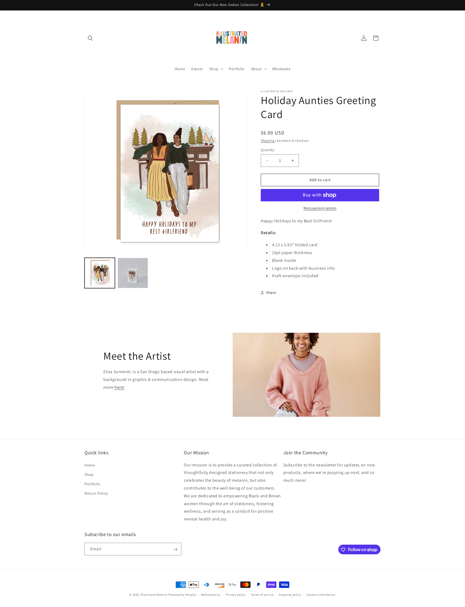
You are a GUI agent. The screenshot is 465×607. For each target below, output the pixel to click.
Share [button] (271, 292)
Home (89, 465)
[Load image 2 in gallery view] (133, 273)
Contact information (321, 594)
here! (119, 387)
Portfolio (92, 483)
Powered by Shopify (182, 595)
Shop (88, 474)
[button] (90, 38)
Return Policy (96, 493)
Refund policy (210, 594)
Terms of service (262, 594)
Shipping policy (290, 594)
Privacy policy (236, 594)
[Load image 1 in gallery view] (99, 273)
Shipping (267, 140)
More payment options (320, 208)
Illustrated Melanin (154, 595)
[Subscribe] (175, 549)
